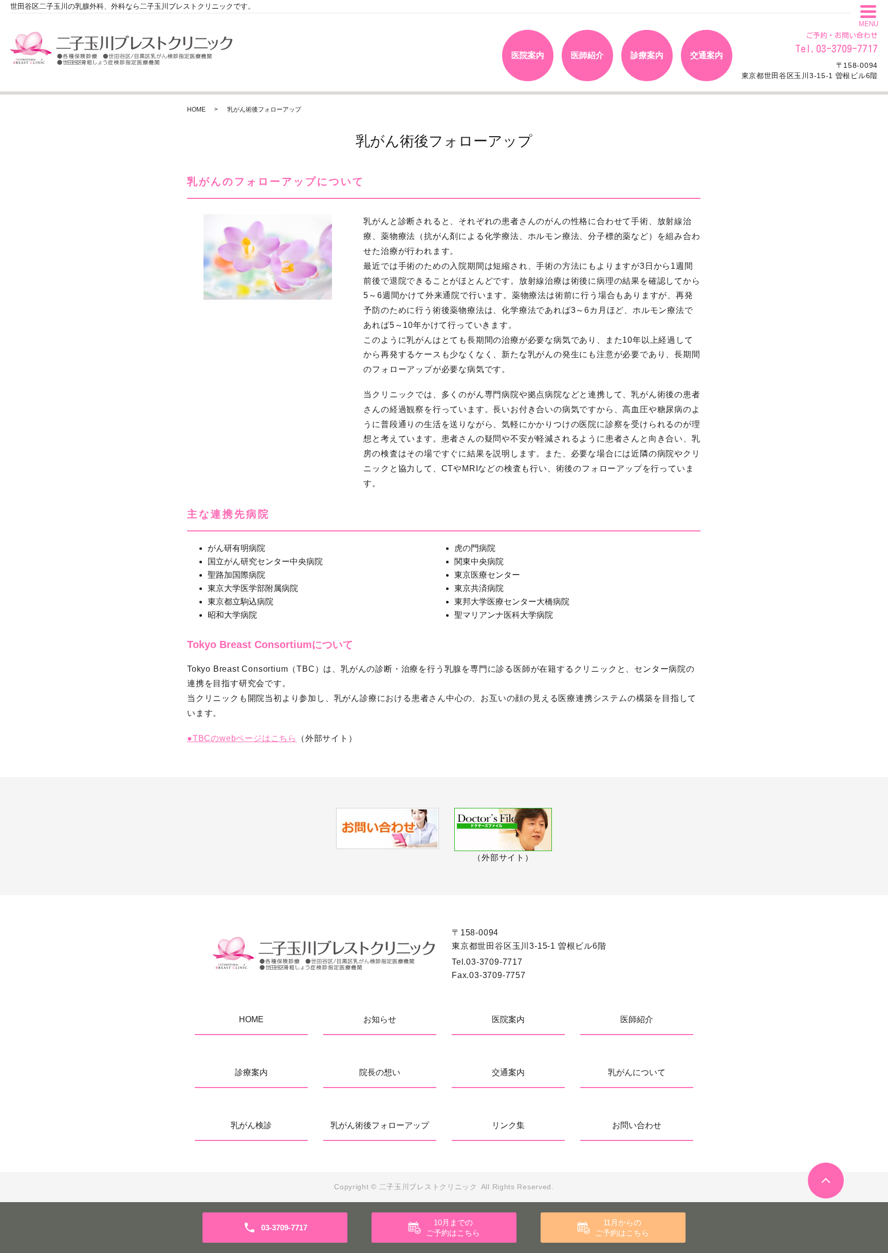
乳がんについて (636, 1072)
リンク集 (508, 1125)
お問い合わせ (636, 1125)
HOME (196, 109)
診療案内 (647, 55)
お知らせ (379, 1019)
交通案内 (706, 55)
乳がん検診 (251, 1125)
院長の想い (379, 1072)
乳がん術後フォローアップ (379, 1125)
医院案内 (527, 55)
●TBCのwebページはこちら (242, 738)
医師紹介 (587, 55)
